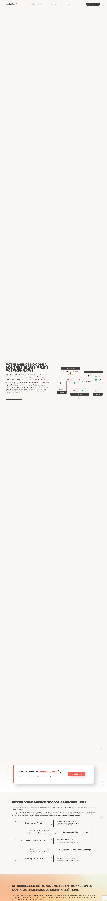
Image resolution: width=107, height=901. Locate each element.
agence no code (41, 376)
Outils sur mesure (59, 4)
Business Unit (41, 4)
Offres (50, 4)
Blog (74, 4)
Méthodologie (31, 4)
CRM (68, 4)
